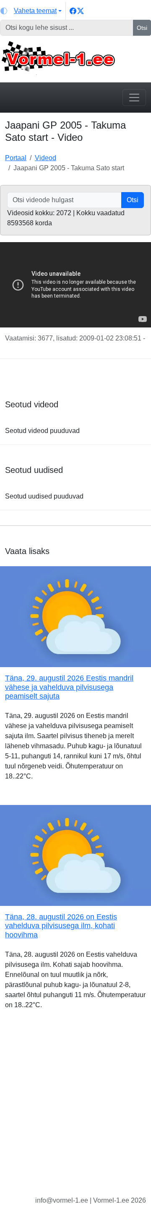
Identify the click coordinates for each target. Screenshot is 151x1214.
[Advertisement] (75, 1109)
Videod (45, 157)
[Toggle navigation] (134, 97)
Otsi (142, 27)
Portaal (15, 157)
